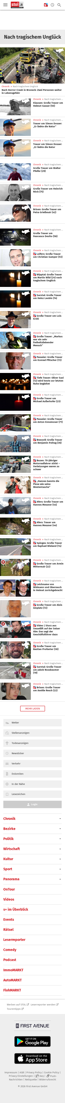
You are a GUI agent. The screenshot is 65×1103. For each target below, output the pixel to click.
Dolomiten (18, 773)
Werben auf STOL (16, 1004)
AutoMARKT (12, 980)
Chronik (6, 86)
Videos (8, 899)
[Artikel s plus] (15, 257)
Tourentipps (13, 1008)
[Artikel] (32, 65)
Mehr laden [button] (32, 708)
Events (8, 919)
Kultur (8, 859)
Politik (8, 839)
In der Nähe (18, 784)
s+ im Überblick (15, 909)
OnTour (9, 889)
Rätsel (8, 930)
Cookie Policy (51, 1072)
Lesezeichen (18, 794)
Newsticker (18, 753)
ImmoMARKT (13, 970)
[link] (32, 91)
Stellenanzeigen (21, 732)
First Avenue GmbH (36, 1086)
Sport (7, 869)
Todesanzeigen (20, 743)
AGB (22, 1072)
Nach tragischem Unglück (25, 86)
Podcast (9, 960)
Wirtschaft (11, 849)
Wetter (15, 722)
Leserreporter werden (43, 1004)
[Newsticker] (52, 5)
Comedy (9, 950)
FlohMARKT (12, 990)
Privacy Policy (34, 1072)
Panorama (11, 879)
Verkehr (16, 763)
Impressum (10, 1072)
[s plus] (46, 5)
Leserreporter (14, 940)
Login (34, 804)
